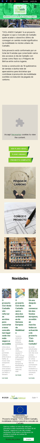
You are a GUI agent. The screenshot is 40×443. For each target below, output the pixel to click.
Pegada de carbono (20, 183)
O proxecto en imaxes (20, 253)
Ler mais (5, 378)
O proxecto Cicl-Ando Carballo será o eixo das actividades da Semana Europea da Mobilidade (20, 316)
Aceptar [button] (28, 439)
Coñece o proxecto (20, 218)
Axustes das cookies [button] (13, 439)
